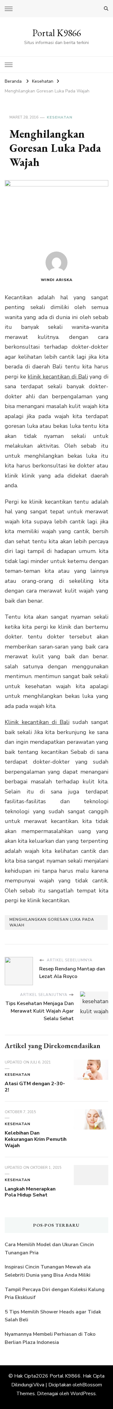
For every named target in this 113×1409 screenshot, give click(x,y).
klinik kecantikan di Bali (58, 376)
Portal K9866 (56, 33)
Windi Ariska (57, 279)
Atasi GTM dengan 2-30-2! (35, 1086)
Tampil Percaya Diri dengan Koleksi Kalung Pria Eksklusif (55, 1293)
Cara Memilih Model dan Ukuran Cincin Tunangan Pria (49, 1248)
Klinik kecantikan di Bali (37, 722)
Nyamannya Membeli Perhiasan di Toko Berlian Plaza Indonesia (50, 1338)
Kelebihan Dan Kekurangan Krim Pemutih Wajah (36, 1139)
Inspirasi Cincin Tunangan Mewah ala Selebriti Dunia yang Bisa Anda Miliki (48, 1271)
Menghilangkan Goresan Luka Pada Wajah (51, 922)
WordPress (83, 1393)
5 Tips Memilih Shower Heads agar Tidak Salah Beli (53, 1315)
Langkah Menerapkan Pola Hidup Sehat (30, 1192)
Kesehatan (60, 117)
